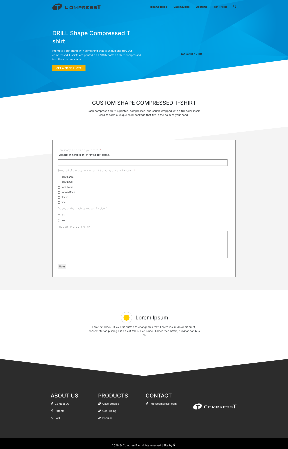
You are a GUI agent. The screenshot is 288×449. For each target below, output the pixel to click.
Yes (63, 215)
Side (63, 202)
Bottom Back (68, 192)
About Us (201, 6)
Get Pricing (221, 6)
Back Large (67, 187)
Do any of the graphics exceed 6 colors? (84, 208)
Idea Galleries (158, 6)
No (63, 220)
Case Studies (182, 6)
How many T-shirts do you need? (79, 150)
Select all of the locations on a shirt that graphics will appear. (96, 170)
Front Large (67, 176)
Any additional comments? (74, 226)
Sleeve (64, 197)
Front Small (67, 181)
